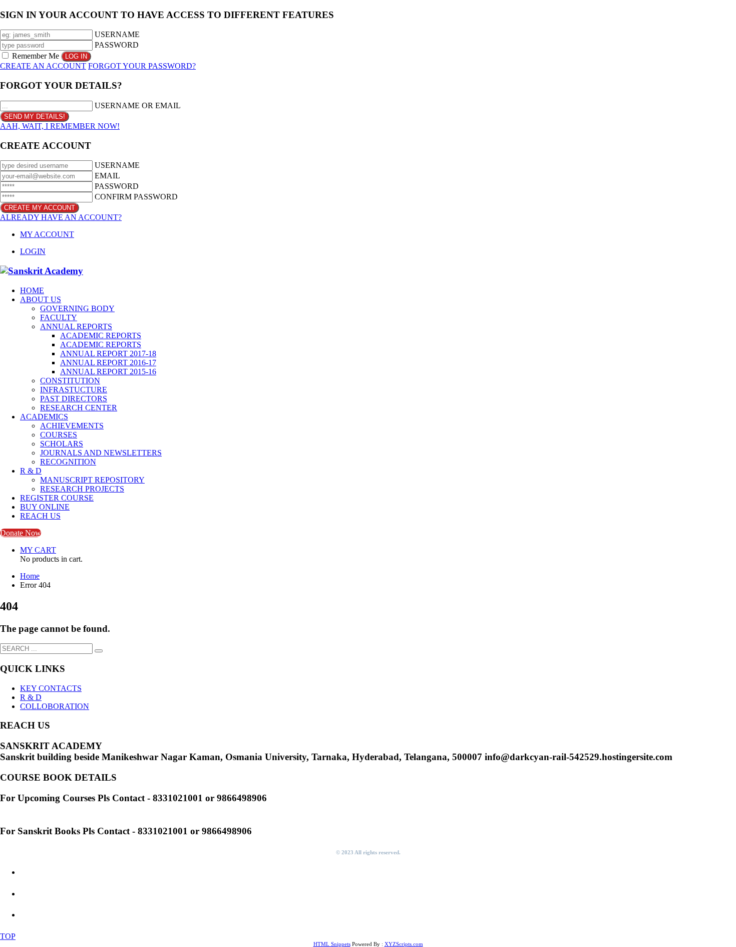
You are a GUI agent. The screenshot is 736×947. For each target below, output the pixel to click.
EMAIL (107, 175)
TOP (8, 936)
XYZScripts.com (404, 944)
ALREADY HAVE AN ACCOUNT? (61, 217)
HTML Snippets (331, 944)
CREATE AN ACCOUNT (43, 66)
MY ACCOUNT (47, 234)
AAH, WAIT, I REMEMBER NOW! (60, 126)
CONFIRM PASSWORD (136, 196)
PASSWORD (117, 45)
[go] (99, 650)
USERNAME (117, 34)
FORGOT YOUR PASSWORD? (142, 66)
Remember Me (35, 56)
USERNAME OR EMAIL (138, 105)
